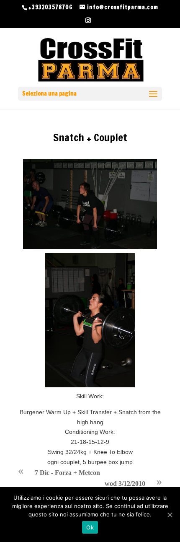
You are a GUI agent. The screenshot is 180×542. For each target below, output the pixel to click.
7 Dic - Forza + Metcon (67, 472)
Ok (90, 527)
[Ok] (169, 515)
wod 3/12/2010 (125, 483)
